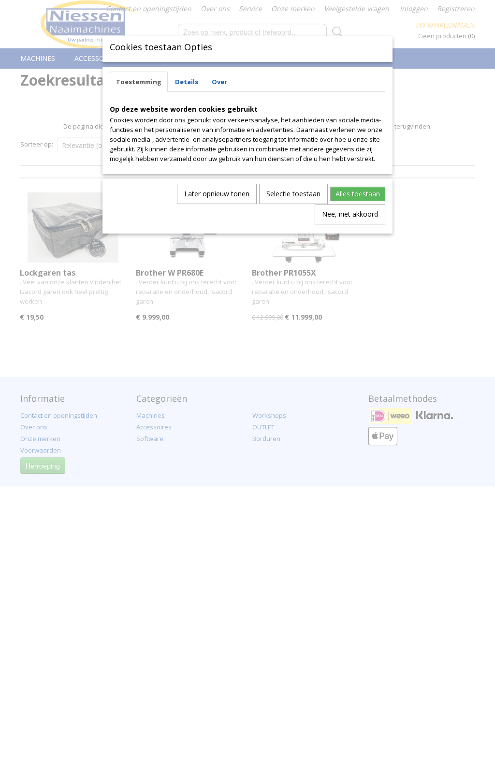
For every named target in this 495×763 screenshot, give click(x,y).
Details (186, 81)
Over (219, 81)
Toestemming (138, 81)
